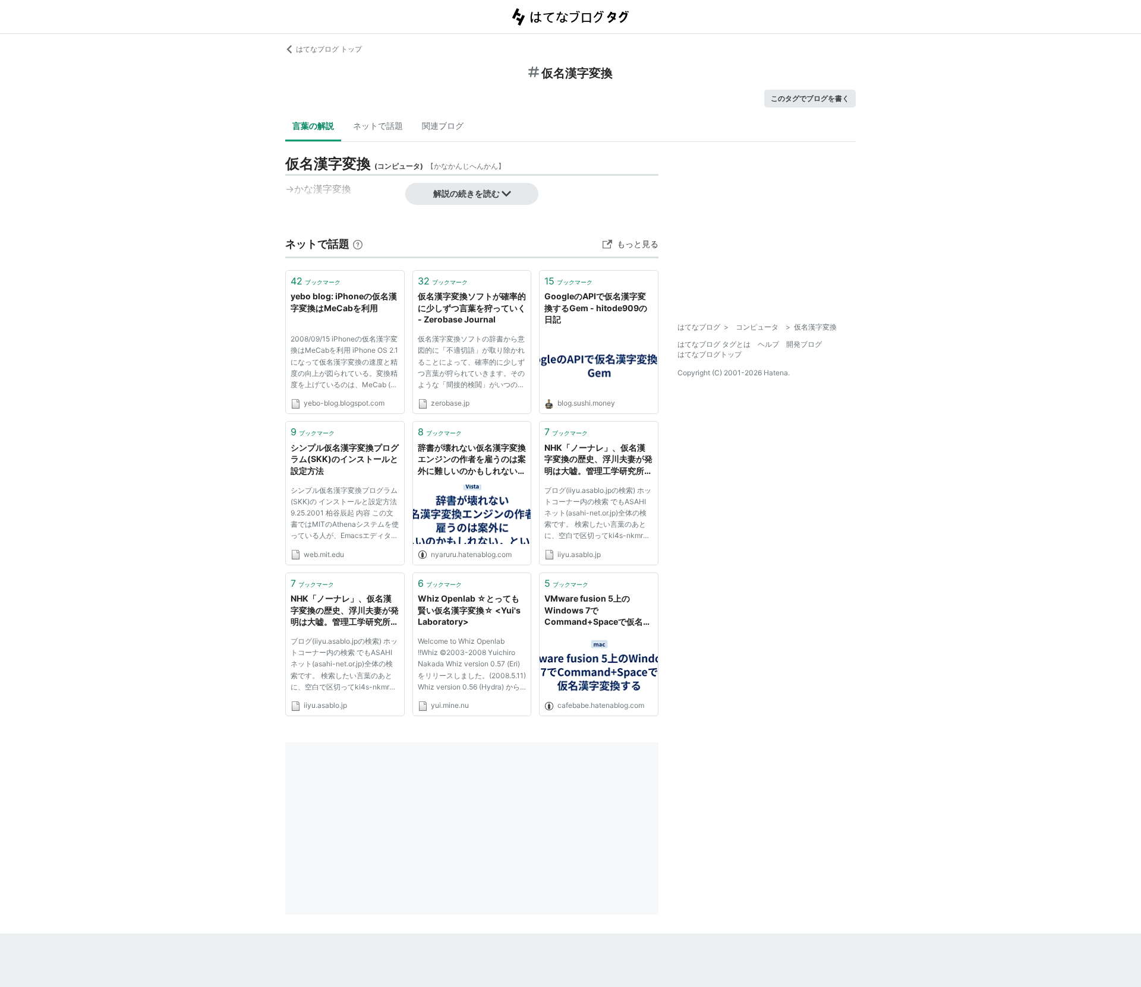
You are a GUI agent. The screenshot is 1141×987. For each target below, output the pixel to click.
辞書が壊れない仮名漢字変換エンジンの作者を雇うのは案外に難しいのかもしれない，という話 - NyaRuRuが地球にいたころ (472, 459)
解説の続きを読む (466, 193)
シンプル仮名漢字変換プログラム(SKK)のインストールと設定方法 (345, 459)
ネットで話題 (378, 126)
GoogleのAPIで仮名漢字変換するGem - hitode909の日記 (595, 307)
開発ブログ (804, 344)
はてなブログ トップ (329, 49)
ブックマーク (316, 281)
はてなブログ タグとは (714, 344)
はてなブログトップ (709, 354)
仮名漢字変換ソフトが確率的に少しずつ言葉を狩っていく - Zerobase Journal (472, 307)
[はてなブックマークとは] (358, 244)
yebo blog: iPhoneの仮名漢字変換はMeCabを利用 (344, 302)
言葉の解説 (313, 126)
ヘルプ (768, 344)
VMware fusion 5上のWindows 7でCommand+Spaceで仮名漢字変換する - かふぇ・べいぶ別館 (598, 610)
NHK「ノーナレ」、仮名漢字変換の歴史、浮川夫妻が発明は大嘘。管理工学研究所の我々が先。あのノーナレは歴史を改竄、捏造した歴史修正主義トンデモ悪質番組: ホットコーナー (598, 459)
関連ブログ (443, 126)
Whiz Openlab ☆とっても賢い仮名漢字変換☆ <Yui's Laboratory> (469, 610)
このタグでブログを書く (810, 98)
